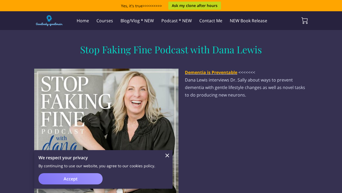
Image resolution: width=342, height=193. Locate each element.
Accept (70, 179)
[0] (304, 20)
